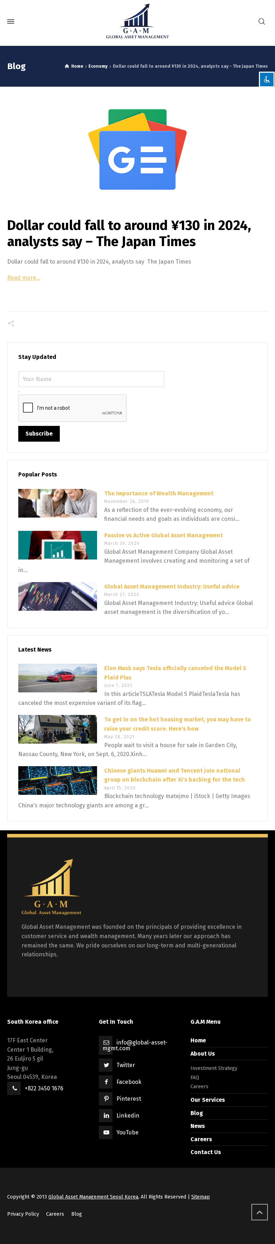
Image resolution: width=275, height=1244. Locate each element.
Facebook (128, 1082)
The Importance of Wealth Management (158, 493)
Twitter (125, 1065)
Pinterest (128, 1098)
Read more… (23, 277)
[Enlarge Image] (137, 149)
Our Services (207, 1099)
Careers (199, 1087)
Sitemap (200, 1197)
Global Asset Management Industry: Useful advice (172, 586)
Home (198, 1040)
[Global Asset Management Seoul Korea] (137, 21)
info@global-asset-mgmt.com (135, 1045)
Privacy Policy (23, 1214)
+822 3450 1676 (44, 1088)
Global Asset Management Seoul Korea (93, 1197)
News (197, 1126)
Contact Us (205, 1152)
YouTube (127, 1132)
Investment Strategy (213, 1068)
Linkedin (127, 1115)
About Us (202, 1053)
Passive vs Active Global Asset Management (163, 535)
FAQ (194, 1078)
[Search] (262, 22)
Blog (196, 1113)
